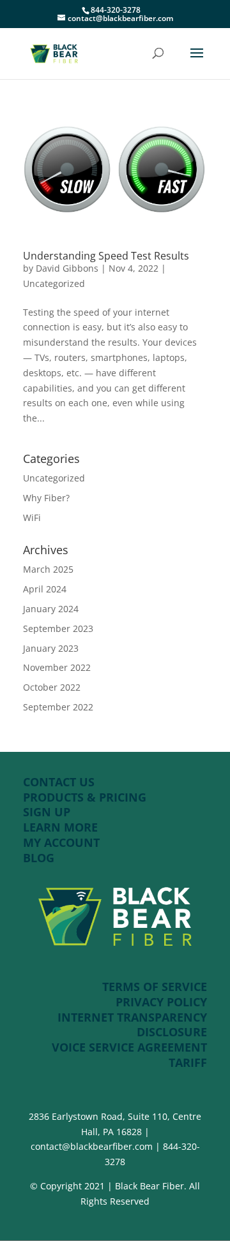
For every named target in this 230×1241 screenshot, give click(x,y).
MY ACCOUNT (61, 842)
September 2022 (58, 707)
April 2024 (44, 589)
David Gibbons (67, 268)
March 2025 (48, 569)
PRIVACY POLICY (161, 1002)
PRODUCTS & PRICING (86, 797)
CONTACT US (59, 781)
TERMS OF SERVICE (154, 986)
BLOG (38, 857)
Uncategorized (54, 283)
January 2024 (51, 609)
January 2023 (51, 648)
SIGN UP (46, 811)
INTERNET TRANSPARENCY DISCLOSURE (132, 1025)
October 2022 (51, 687)
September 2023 (58, 628)
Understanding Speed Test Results (106, 256)
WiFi (32, 517)
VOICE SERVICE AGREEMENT (129, 1047)
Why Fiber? (46, 498)
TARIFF (188, 1062)
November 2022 (57, 667)
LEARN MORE (60, 827)
